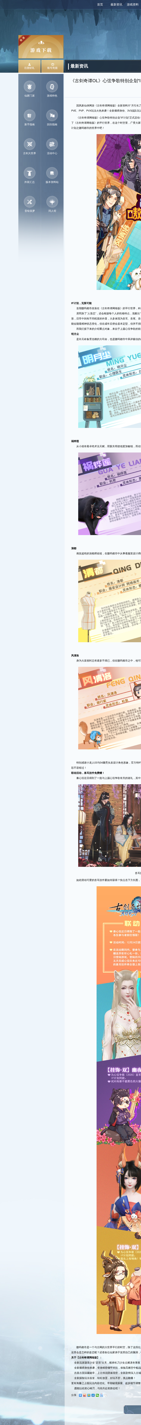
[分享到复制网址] (105, 1395)
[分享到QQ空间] (89, 1395)
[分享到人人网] (93, 1395)
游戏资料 (133, 4)
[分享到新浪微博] (84, 1395)
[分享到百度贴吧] (101, 1395)
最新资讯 (116, 4)
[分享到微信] (97, 1395)
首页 (100, 4)
